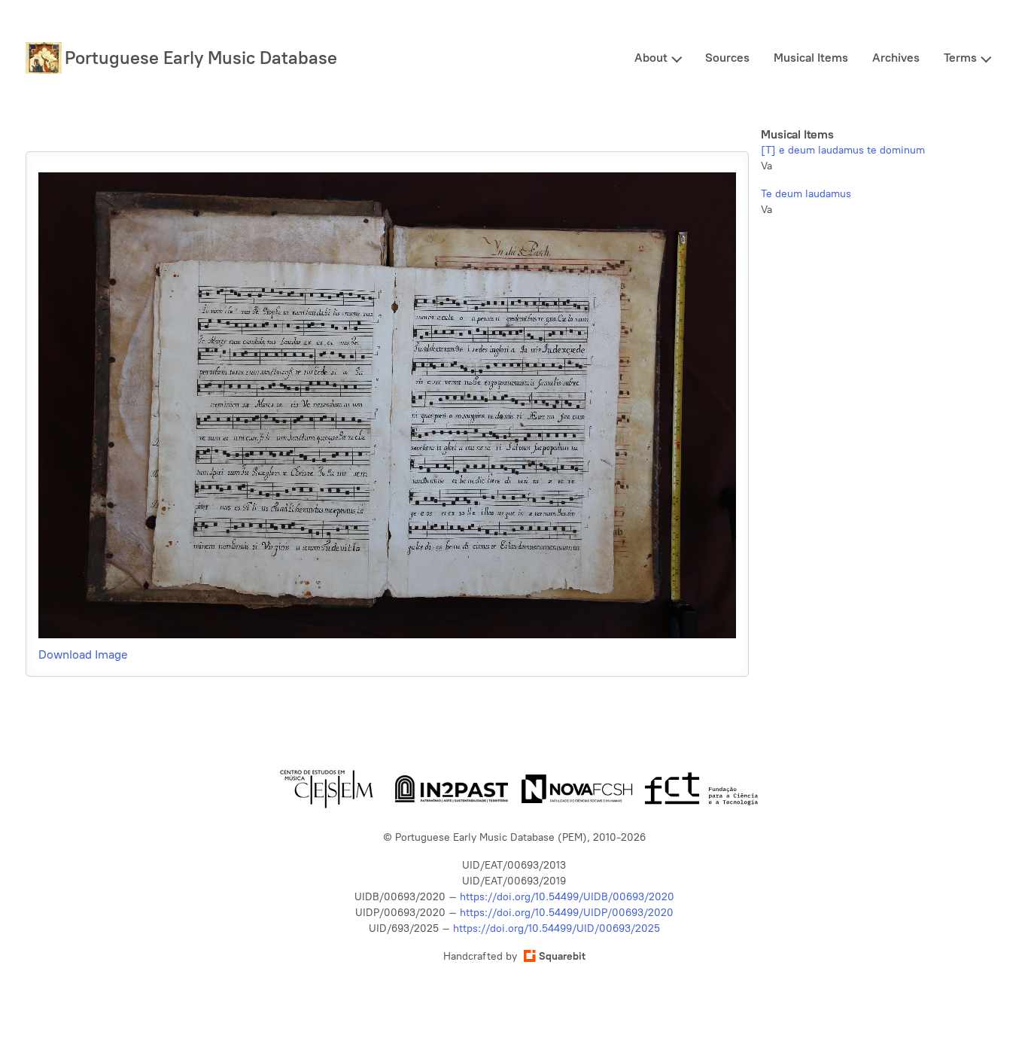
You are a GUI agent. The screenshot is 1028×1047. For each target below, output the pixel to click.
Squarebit (562, 956)
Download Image (83, 654)
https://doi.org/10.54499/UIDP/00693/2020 (567, 912)
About (651, 57)
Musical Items (811, 57)
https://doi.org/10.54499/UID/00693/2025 (556, 928)
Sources (727, 57)
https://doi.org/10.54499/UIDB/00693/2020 (567, 896)
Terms (960, 57)
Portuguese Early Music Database (201, 57)
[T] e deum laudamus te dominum (843, 150)
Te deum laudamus (806, 193)
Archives (896, 57)
